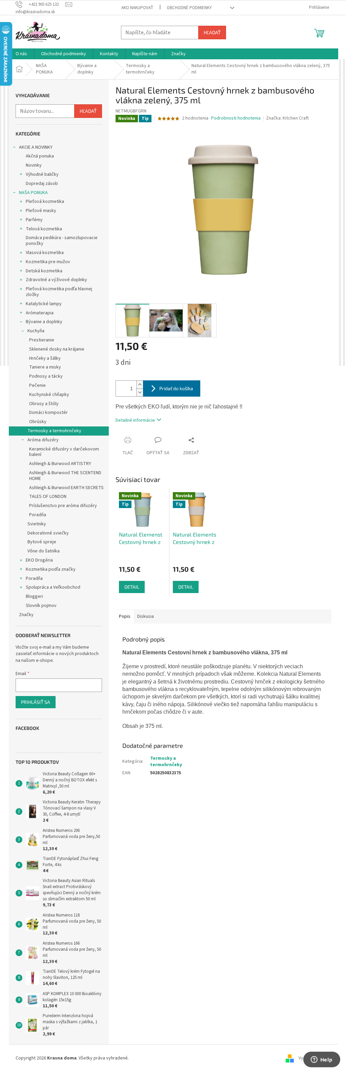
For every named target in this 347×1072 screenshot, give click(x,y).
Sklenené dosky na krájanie (56, 349)
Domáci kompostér (48, 412)
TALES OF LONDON (47, 496)
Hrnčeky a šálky (45, 358)
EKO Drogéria (39, 560)
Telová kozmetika (44, 229)
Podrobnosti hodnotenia (236, 118)
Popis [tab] (124, 616)
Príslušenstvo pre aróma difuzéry (63, 505)
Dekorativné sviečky (48, 533)
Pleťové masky (41, 210)
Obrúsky (37, 421)
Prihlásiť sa (35, 702)
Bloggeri (34, 596)
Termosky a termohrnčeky (54, 430)
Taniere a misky (45, 367)
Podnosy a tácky (46, 376)
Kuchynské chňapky (49, 394)
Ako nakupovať (137, 8)
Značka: (287, 118)
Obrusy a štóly (44, 403)
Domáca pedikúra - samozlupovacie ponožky (62, 240)
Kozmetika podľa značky (51, 569)
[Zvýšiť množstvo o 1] (139, 384)
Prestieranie (41, 340)
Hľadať (212, 32)
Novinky (34, 165)
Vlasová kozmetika (45, 252)
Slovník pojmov (41, 605)
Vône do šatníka (43, 551)
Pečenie (37, 385)
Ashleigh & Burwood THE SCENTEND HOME (65, 475)
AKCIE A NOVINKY (36, 147)
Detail (131, 587)
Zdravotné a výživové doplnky (56, 279)
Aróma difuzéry (43, 440)
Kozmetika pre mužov (48, 261)
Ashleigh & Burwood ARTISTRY (60, 463)
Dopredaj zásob (42, 183)
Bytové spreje (41, 542)
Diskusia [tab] (145, 616)
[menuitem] (21, 53)
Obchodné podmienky (189, 8)
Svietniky (36, 524)
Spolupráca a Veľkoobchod (53, 587)
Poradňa (37, 514)
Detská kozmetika (44, 271)
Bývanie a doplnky (44, 321)
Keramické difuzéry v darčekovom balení (64, 452)
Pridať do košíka (176, 388)
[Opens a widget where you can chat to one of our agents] (321, 1060)
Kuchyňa (35, 331)
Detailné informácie (135, 420)
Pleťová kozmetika (45, 201)
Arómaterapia (40, 313)
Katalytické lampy (44, 303)
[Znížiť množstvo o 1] (139, 392)
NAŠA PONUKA (33, 192)
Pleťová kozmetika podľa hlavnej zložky (59, 292)
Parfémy (34, 219)
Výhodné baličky (42, 174)
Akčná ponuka (40, 156)
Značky (26, 614)
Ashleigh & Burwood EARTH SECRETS (66, 487)
